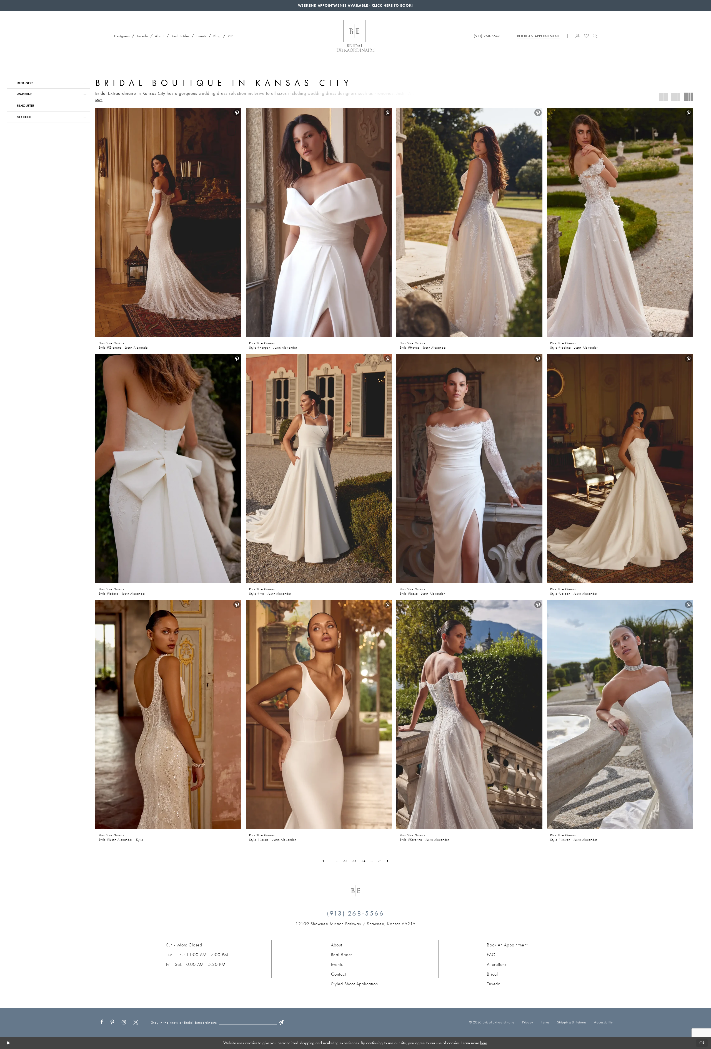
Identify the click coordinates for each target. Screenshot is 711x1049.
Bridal (492, 974)
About (336, 945)
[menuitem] (120, 35)
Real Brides (341, 955)
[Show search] (595, 35)
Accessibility (603, 1022)
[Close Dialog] (8, 1043)
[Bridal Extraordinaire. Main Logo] (355, 36)
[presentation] (168, 222)
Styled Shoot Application (354, 984)
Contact (338, 974)
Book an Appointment (507, 945)
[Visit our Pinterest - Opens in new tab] (112, 1022)
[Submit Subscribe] (281, 1022)
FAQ (491, 955)
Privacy (527, 1022)
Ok (702, 1043)
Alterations (497, 964)
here (483, 1043)
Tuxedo (494, 984)
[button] (578, 35)
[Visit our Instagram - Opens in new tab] (123, 1022)
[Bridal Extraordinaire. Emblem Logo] (355, 890)
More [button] (98, 99)
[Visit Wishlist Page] (586, 35)
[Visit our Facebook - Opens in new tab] (101, 1022)
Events (337, 964)
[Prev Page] (323, 861)
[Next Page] (388, 861)
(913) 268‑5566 (355, 913)
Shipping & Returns (572, 1022)
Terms (545, 1022)
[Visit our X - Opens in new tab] (136, 1022)
